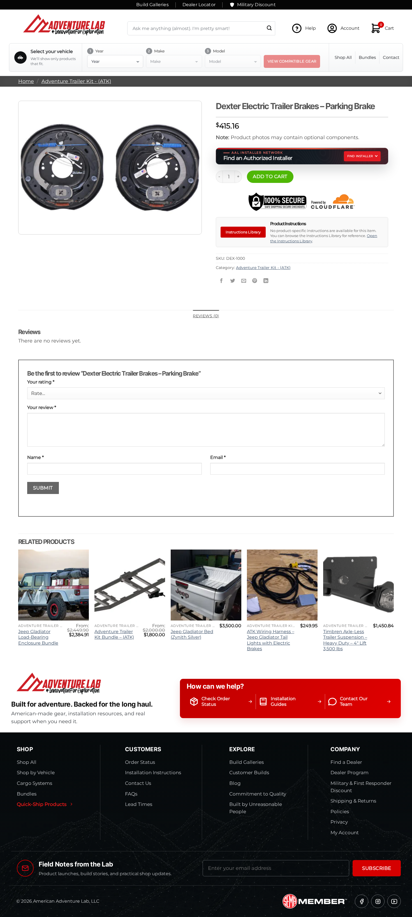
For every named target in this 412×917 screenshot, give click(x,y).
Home (26, 81)
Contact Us (138, 783)
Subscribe (376, 868)
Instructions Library (243, 232)
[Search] (269, 28)
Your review (41, 407)
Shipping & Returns (353, 801)
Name (35, 457)
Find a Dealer (346, 762)
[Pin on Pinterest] (255, 281)
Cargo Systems (34, 783)
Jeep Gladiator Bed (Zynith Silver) (192, 634)
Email (218, 457)
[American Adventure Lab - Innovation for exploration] (64, 25)
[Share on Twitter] (232, 281)
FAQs (131, 794)
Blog (235, 783)
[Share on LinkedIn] (266, 281)
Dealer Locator (199, 4)
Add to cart (270, 176)
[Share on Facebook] (221, 281)
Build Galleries (152, 4)
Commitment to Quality (257, 794)
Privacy (339, 822)
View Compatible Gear (292, 61)
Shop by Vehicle (36, 772)
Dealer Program (349, 772)
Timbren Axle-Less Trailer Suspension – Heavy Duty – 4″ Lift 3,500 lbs (345, 640)
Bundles (367, 57)
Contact (391, 57)
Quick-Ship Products (41, 804)
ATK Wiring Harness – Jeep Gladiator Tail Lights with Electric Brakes (270, 640)
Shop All (343, 57)
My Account (344, 832)
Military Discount (256, 4)
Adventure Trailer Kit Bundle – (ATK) (114, 634)
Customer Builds (249, 772)
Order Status (140, 762)
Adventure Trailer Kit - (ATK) (76, 81)
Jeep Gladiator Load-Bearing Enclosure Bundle (38, 637)
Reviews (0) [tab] (206, 315)
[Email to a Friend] (244, 281)
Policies (339, 811)
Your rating (40, 382)
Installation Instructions (153, 772)
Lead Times (138, 804)
